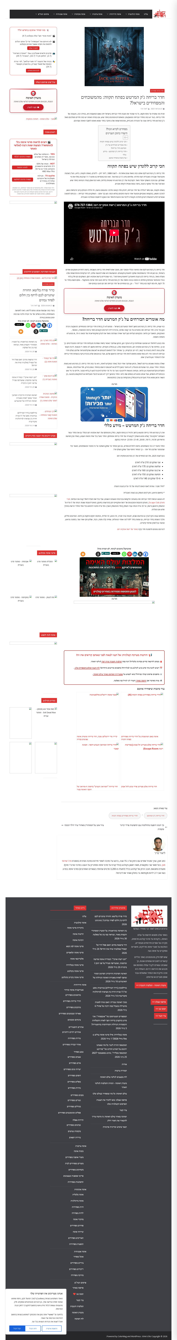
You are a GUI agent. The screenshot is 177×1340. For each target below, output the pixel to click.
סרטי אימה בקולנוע (75, 971)
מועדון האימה (78, 1312)
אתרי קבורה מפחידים (72, 1044)
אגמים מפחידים (74, 1056)
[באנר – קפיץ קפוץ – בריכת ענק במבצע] (33, 202)
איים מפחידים (75, 1063)
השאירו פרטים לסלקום (22, 179)
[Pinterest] (129, 554)
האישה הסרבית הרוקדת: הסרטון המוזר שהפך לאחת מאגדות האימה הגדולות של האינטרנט (24, 398)
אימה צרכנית (97, 14)
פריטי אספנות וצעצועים (73, 1175)
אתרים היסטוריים (76, 1027)
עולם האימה (146, 1336)
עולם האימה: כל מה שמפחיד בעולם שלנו (110, 1093)
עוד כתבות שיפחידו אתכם (117, 158)
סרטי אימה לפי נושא (75, 946)
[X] (140, 554)
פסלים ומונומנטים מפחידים (69, 1112)
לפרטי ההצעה (22, 167)
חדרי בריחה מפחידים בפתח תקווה (125, 815)
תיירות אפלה (78, 1119)
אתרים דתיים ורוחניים (71, 1032)
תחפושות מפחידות (76, 1181)
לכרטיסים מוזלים (33, 71)
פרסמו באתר (78, 1287)
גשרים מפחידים (74, 1100)
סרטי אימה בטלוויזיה (75, 964)
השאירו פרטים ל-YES (22, 157)
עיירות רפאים (75, 1137)
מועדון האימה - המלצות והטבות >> (151, 985)
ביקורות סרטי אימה (75, 927)
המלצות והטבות (77, 1306)
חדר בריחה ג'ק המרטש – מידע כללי (114, 153)
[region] (36, 1311)
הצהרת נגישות (121, 1070)
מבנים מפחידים (77, 1095)
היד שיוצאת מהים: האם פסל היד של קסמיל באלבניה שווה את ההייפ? (24, 362)
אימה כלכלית (78, 1194)
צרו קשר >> (161, 1015)
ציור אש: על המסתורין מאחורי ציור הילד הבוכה (84, 825)
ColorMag (122, 1336)
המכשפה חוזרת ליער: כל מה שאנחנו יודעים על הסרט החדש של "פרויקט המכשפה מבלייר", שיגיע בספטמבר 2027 (109, 1049)
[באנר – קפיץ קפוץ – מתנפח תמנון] (33, 444)
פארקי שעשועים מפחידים (70, 1013)
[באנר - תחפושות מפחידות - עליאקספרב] (114, 559)
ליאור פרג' (143, 109)
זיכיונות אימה (78, 940)
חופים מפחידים (74, 1075)
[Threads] (98, 554)
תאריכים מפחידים (76, 1237)
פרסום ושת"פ (43, 14)
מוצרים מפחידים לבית (74, 1163)
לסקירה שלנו (33, 48)
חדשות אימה (78, 933)
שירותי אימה (78, 1231)
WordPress (136, 1336)
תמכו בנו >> (161, 1008)
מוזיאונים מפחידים (73, 994)
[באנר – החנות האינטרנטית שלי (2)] (114, 388)
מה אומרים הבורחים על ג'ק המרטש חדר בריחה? (116, 146)
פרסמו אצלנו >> (159, 1001)
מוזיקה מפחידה (77, 1275)
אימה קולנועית (134, 14)
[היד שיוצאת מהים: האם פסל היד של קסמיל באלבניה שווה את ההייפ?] (48, 364)
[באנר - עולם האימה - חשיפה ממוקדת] (41, 119)
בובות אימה (79, 1151)
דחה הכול (33, 1328)
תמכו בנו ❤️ (78, 1293)
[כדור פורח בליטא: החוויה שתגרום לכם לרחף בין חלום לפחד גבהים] (33, 278)
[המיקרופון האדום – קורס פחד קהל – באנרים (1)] (33, 643)
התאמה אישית (51, 1328)
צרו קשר (123, 1110)
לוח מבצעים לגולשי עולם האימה (113, 1076)
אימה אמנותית (61, 14)
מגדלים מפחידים (74, 1106)
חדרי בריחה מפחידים (157, 91)
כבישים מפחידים (74, 1124)
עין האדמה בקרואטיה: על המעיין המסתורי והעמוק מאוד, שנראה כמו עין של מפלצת (24, 344)
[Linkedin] (134, 554)
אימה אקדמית (79, 14)
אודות (124, 1064)
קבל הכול (17, 1328)
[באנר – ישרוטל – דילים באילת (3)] (33, 496)
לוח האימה (79, 1318)
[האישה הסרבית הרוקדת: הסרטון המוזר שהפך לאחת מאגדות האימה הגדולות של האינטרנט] (48, 400)
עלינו (146, 14)
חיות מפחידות (78, 1206)
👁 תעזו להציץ (114, 308)
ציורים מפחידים (77, 1262)
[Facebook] (145, 554)
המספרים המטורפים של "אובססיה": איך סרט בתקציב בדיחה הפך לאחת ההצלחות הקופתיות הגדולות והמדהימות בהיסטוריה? (109, 1020)
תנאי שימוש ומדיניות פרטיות (115, 1126)
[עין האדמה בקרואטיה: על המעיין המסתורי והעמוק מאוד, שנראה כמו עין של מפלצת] (48, 347)
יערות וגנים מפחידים (72, 1069)
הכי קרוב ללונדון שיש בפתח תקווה (113, 141)
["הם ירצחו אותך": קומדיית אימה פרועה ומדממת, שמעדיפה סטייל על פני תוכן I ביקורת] (48, 382)
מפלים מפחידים (74, 1081)
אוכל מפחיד (79, 1256)
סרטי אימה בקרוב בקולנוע (73, 977)
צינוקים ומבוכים (74, 1019)
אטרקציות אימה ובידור (74, 989)
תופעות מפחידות (76, 1244)
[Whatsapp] (124, 554)
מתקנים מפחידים (48, 284)
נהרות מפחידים (74, 1087)
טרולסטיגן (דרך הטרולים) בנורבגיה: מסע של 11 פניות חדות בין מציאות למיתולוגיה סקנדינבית (26, 417)
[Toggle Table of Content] (124, 137)
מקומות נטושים (74, 1131)
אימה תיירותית (115, 14)
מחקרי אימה (78, 1219)
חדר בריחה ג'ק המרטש (155, 815)
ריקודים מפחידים (76, 1269)
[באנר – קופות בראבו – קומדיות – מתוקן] (114, 602)
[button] (126, 14)
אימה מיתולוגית (77, 1200)
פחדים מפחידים (77, 1225)
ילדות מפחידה (78, 1213)
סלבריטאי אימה (77, 958)
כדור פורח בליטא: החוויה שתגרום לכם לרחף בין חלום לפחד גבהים (36, 295)
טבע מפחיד (79, 1051)
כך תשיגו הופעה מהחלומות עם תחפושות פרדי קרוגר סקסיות (142, 827)
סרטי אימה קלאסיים (75, 952)
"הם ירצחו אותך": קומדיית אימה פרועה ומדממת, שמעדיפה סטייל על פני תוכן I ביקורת (24, 380)
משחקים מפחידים (76, 1169)
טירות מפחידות (74, 1038)
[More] (82, 554)
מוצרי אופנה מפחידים (74, 1157)
